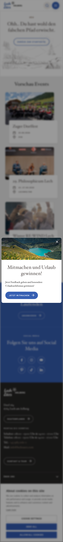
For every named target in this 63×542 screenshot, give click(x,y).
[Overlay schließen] (57, 242)
